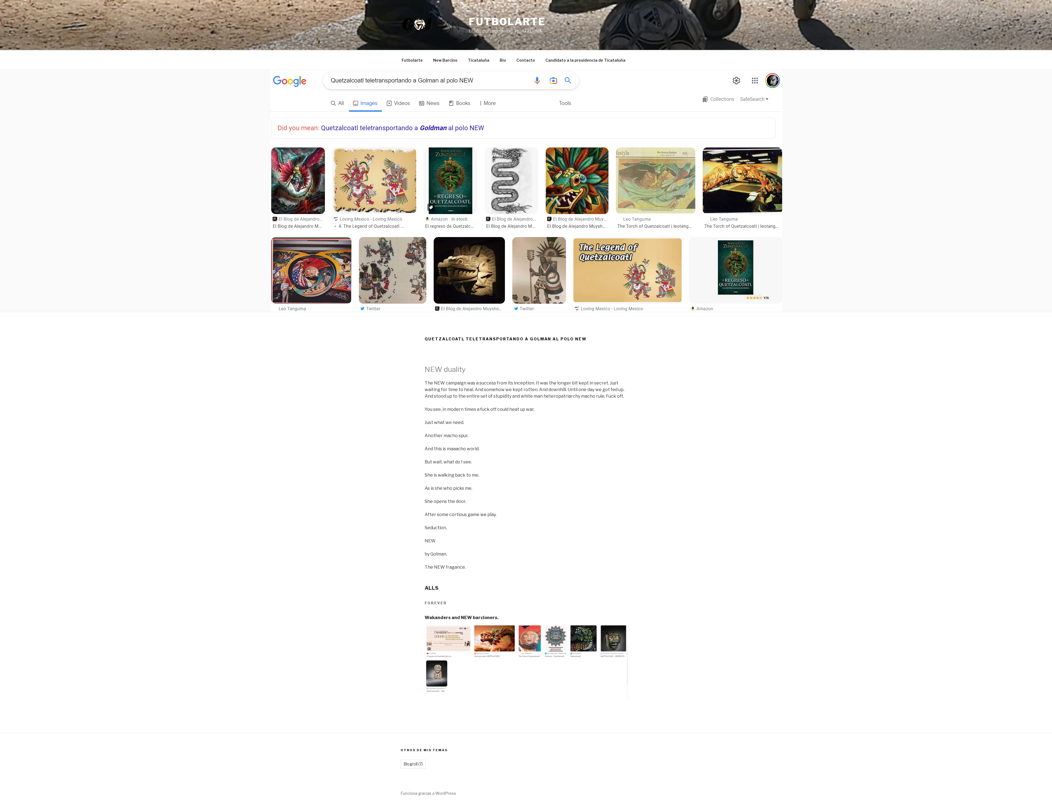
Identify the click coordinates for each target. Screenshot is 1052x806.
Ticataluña (478, 60)
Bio (503, 60)
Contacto (525, 60)
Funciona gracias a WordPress (428, 793)
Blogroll (413, 764)
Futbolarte (412, 60)
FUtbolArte (507, 22)
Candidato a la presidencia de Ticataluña (585, 60)
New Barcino (445, 60)
